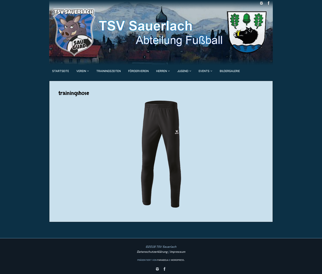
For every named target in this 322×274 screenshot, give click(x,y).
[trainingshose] (161, 154)
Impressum (177, 252)
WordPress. (178, 260)
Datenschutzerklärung (152, 252)
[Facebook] (269, 3)
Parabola (162, 260)
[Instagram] (261, 3)
